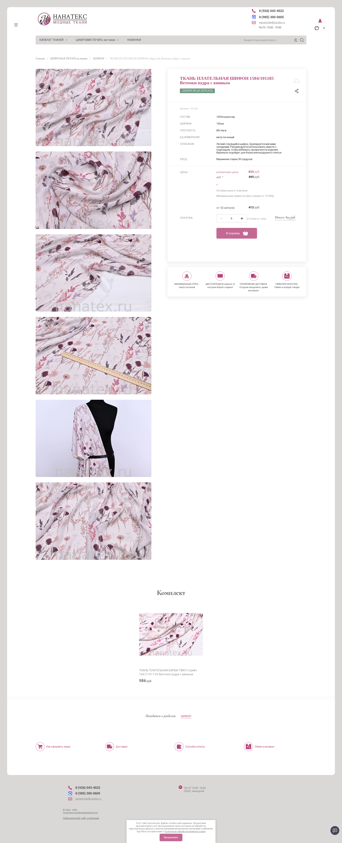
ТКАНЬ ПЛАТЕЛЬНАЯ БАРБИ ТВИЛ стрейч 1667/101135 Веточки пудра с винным (168, 672)
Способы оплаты (195, 746)
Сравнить (297, 81)
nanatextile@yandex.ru (272, 22)
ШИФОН (98, 58)
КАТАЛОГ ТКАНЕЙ (51, 40)
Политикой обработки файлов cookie (185, 831)
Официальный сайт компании (81, 818)
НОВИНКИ (134, 40)
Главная (40, 58)
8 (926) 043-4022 (271, 11)
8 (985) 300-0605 (271, 17)
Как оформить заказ (58, 746)
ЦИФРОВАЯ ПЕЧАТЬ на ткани (95, 40)
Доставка (121, 746)
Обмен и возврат (265, 746)
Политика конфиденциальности (80, 812)
